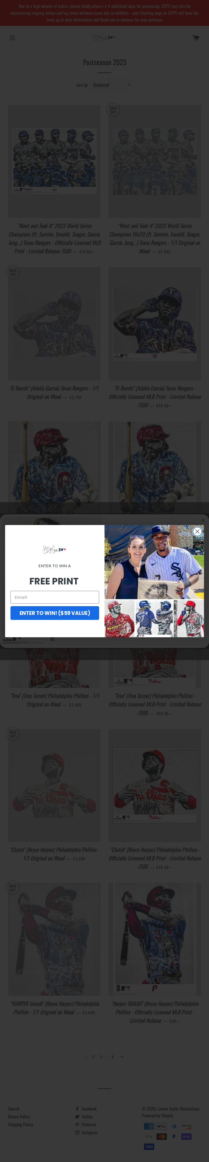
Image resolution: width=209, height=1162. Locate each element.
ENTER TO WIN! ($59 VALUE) (55, 612)
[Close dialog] (197, 531)
